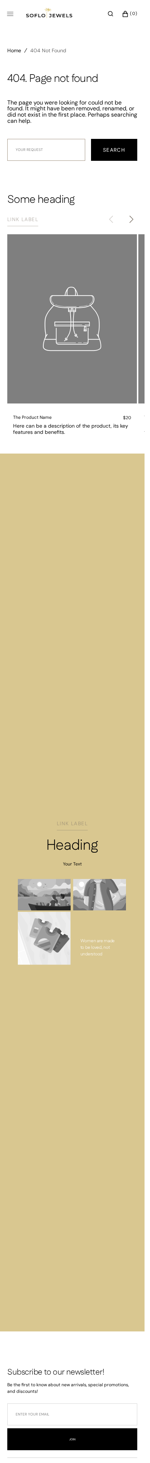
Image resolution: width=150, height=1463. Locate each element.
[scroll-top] (128, 1446)
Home (14, 50)
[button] (110, 14)
